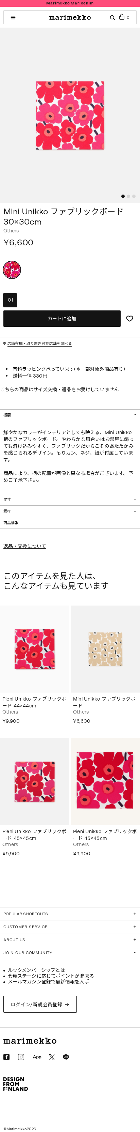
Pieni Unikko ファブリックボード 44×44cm (34, 702)
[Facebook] (6, 1057)
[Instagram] (21, 1057)
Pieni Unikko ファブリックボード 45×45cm (34, 835)
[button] (123, 196)
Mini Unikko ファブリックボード (104, 702)
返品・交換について (24, 546)
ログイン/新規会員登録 (37, 1005)
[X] (52, 1057)
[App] (37, 1057)
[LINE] (66, 1057)
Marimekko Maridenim (69, 3)
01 (10, 300)
